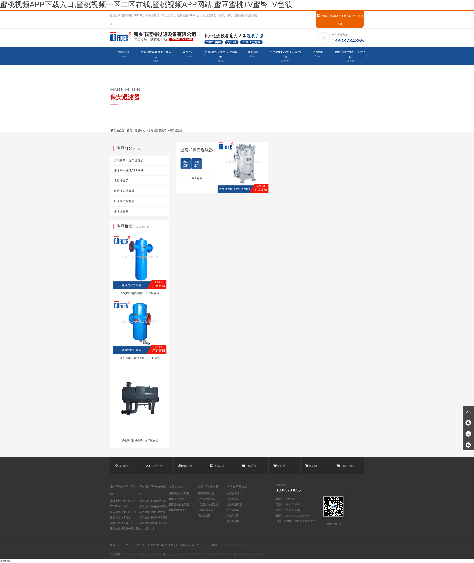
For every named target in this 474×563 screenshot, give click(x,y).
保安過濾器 (175, 130)
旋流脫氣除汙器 (236, 493)
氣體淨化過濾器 (208, 486)
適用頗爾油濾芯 (177, 510)
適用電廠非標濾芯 (178, 493)
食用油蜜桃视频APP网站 (153, 517)
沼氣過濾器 (204, 515)
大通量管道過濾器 (208, 504)
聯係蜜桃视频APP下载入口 (336, 15)
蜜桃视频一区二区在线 (123, 490)
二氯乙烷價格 (227, 554)
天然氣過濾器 (205, 510)
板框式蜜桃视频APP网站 (153, 500)
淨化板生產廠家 (133, 554)
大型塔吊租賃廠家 (153, 554)
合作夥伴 (318, 53)
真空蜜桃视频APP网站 (152, 511)
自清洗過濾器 (234, 504)
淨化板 (260, 554)
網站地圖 (5, 560)
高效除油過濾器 (207, 498)
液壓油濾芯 (175, 486)
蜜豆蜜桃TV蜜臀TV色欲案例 (221, 56)
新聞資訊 (253, 53)
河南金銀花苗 (195, 554)
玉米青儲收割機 (245, 554)
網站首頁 (123, 53)
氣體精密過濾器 (207, 493)
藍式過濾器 (233, 510)
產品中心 (188, 53)
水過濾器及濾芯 (157, 130)
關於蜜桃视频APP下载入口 (156, 56)
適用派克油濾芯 (177, 498)
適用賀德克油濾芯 (178, 504)
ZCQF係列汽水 (119, 506)
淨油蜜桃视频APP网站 (152, 490)
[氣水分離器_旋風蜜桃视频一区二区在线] (154, 36)
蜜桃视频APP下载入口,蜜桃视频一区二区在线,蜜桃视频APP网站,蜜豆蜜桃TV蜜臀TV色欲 (146, 4)
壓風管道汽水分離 (120, 517)
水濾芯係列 (233, 515)
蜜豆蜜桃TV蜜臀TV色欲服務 (286, 56)
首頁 (129, 130)
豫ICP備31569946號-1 (234, 545)
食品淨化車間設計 (176, 554)
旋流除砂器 (233, 521)
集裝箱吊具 (211, 554)
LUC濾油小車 (147, 528)
